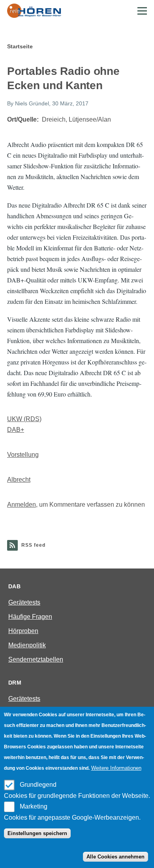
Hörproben (23, 631)
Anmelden (21, 504)
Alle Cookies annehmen (115, 857)
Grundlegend (38, 784)
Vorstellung (23, 454)
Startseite (20, 46)
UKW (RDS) (24, 419)
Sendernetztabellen (35, 659)
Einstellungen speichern (37, 833)
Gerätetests (24, 602)
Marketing (33, 806)
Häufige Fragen (30, 616)
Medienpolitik (27, 645)
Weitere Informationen (116, 768)
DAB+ (15, 429)
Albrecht (18, 479)
